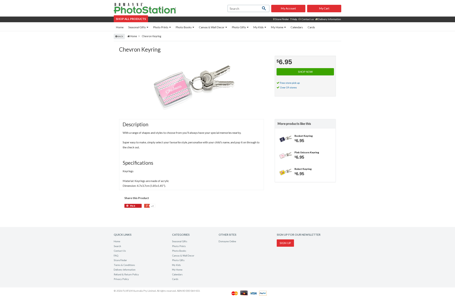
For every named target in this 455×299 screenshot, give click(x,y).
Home (120, 27)
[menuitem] (281, 19)
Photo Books (184, 27)
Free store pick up (290, 82)
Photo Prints (161, 27)
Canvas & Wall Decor (212, 27)
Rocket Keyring (304, 135)
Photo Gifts (239, 27)
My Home (277, 27)
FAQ (116, 255)
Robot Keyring (303, 168)
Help (294, 19)
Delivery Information (329, 19)
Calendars (297, 27)
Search (117, 246)
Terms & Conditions (124, 265)
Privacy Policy (121, 279)
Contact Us (120, 250)
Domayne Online (227, 241)
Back (120, 36)
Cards (311, 27)
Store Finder (120, 260)
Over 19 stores (288, 87)
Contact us (307, 19)
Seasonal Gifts (137, 27)
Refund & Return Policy (126, 274)
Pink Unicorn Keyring (307, 152)
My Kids (258, 27)
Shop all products (131, 18)
